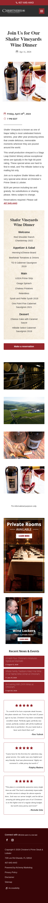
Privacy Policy (11, 872)
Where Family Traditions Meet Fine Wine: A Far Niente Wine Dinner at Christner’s (24, 672)
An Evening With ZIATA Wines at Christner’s (19, 685)
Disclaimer (9, 877)
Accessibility (13, 888)
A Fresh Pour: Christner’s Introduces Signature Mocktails (21, 659)
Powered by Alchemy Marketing (18, 868)
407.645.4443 (10, 203)
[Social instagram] (12, 840)
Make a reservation (24, 346)
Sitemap (8, 882)
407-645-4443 (26, 2)
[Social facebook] (7, 840)
